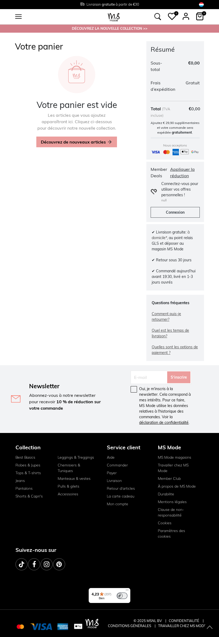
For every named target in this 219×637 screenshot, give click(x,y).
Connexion (175, 212)
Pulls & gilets (68, 486)
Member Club (169, 478)
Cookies (164, 523)
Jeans (20, 480)
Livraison (114, 480)
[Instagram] (47, 564)
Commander (117, 465)
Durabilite (166, 494)
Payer (112, 472)
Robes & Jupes (27, 465)
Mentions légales (172, 501)
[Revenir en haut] (209, 627)
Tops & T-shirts (28, 472)
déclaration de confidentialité (164, 422)
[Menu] (127, 591)
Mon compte (117, 504)
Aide (111, 457)
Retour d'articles (121, 488)
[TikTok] (21, 564)
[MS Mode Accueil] (113, 17)
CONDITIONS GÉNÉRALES (130, 626)
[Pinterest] (59, 564)
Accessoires (68, 494)
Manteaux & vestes (74, 478)
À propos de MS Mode (177, 486)
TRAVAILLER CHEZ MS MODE (182, 626)
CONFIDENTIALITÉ (184, 621)
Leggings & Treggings (76, 457)
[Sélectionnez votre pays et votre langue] (201, 4)
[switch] (122, 596)
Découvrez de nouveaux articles (73, 142)
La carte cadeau (120, 496)
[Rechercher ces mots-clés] (157, 16)
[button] (172, 16)
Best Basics (25, 457)
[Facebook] (34, 564)
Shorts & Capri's (29, 496)
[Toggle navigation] (18, 16)
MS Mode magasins (174, 457)
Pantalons (24, 488)
